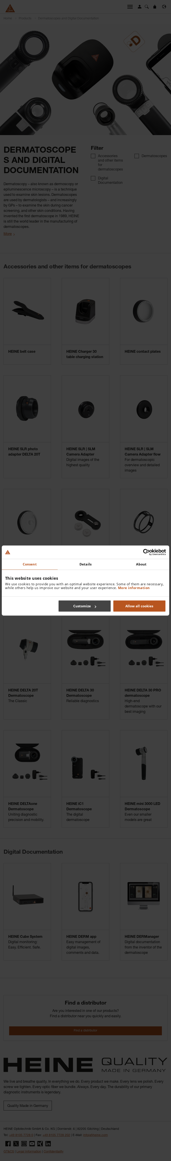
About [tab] (141, 564)
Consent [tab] (30, 564)
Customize (82, 606)
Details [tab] (85, 564)
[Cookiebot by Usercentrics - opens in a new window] (146, 552)
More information (134, 588)
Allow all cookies (139, 606)
